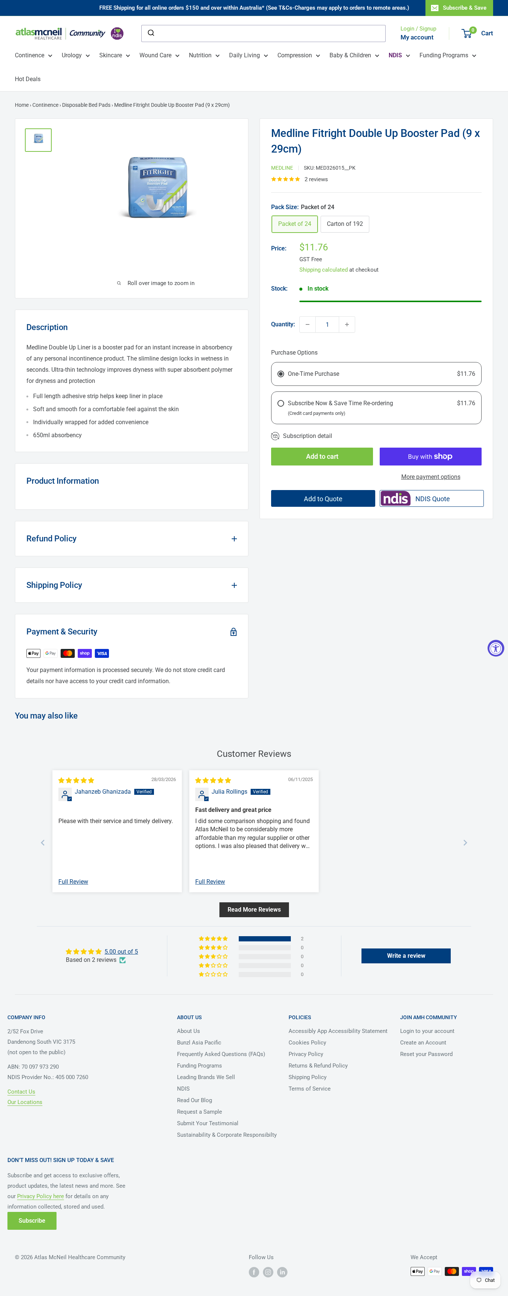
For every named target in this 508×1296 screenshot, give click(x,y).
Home (22, 105)
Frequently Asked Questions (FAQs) (221, 1054)
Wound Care (155, 55)
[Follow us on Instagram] (268, 1272)
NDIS (183, 1088)
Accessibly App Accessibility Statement (338, 1031)
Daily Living (244, 55)
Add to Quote (323, 499)
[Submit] (150, 33)
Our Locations (24, 1102)
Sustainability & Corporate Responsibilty (227, 1135)
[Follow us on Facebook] (254, 1272)
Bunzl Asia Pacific (199, 1042)
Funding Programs (443, 55)
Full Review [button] (73, 881)
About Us (188, 1031)
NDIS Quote (432, 499)
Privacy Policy (306, 1054)
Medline (282, 168)
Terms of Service (310, 1088)
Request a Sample (199, 1111)
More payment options (430, 476)
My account (417, 37)
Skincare (110, 55)
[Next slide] (465, 842)
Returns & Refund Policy (318, 1065)
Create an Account (423, 1042)
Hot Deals (28, 79)
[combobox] (263, 33)
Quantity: (283, 324)
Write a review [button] (406, 955)
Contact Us (21, 1091)
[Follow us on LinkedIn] (282, 1272)
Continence (29, 55)
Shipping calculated (323, 269)
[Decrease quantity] (307, 324)
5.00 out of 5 (121, 951)
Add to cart (322, 456)
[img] (76, 780)
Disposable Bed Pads (86, 105)
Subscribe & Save (464, 7)
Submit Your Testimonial (207, 1123)
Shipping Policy (308, 1077)
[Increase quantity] (347, 324)
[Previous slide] (43, 842)
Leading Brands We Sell (206, 1077)
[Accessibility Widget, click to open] (496, 648)
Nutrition (200, 55)
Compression (294, 55)
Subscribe (32, 1220)
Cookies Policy (307, 1042)
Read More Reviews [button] (254, 909)
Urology (72, 55)
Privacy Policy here (40, 1196)
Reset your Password (426, 1054)
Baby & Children (350, 55)
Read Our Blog (194, 1100)
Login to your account (427, 1031)
